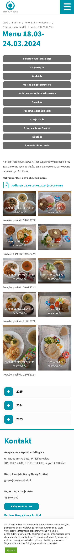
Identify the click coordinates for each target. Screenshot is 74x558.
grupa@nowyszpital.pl (17, 480)
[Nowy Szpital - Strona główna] (10, 7)
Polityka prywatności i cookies (41, 543)
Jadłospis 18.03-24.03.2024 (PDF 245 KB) (37, 185)
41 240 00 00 (11, 498)
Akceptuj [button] (11, 550)
